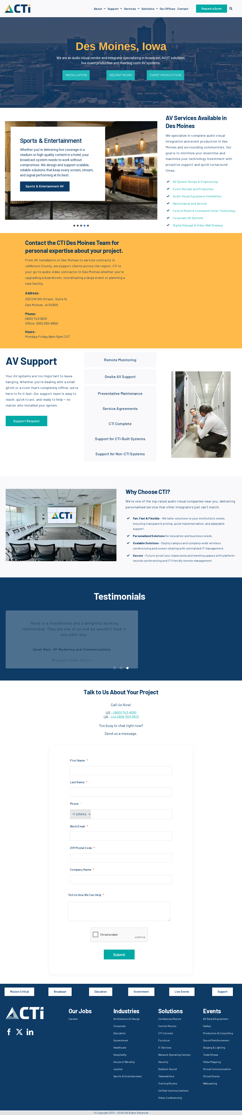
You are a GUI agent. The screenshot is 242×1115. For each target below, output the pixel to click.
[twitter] (19, 1032)
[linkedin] (30, 1032)
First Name (77, 760)
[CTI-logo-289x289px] (17, 5)
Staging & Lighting (214, 1047)
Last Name (77, 782)
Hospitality (119, 1054)
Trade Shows (210, 1054)
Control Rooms (167, 1026)
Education (119, 1033)
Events (212, 1010)
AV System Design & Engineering (195, 181)
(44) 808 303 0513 (125, 717)
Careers (73, 1018)
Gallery (207, 1026)
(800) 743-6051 (36, 318)
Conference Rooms (169, 1018)
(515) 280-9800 (47, 323)
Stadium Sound (167, 1069)
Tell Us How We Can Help (84, 895)
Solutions (170, 1010)
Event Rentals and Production (193, 189)
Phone (74, 803)
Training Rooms (167, 1083)
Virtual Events (211, 1076)
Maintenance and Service (190, 203)
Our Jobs (80, 1010)
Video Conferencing (170, 1097)
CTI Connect (165, 1033)
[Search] (230, 9)
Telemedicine (166, 1076)
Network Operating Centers (174, 1054)
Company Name (80, 869)
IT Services (164, 1047)
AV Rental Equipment (215, 1018)
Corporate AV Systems (188, 218)
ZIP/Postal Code (81, 848)
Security (163, 1061)
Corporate (119, 1026)
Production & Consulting (218, 1033)
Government (120, 1040)
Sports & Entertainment (127, 1076)
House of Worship (124, 1061)
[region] (81, 170)
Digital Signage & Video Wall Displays (198, 225)
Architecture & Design (126, 1018)
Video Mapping (212, 1061)
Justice (118, 1069)
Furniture (164, 1040)
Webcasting (210, 1083)
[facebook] (9, 1032)
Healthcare (119, 1047)
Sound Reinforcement (216, 1040)
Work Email (77, 826)
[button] (74, 226)
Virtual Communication (217, 1069)
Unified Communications (173, 1090)
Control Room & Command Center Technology (204, 210)
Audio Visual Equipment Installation (197, 196)
